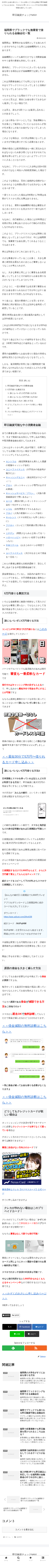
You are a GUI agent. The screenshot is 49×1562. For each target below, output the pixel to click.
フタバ (9, 513)
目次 (21, 380)
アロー (9, 485)
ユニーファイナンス (15, 469)
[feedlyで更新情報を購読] (13, 1348)
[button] (32, 1334)
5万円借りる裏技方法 (16, 389)
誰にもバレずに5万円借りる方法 (23, 393)
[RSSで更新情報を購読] (36, 1348)
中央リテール (12, 545)
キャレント (11, 517)
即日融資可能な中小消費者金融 (20, 386)
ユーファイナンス (14, 553)
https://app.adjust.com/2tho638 (18, 917)
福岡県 (7, 1315)
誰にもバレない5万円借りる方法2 (24, 397)
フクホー (10, 525)
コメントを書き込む (24, 1529)
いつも (9, 509)
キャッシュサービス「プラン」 (20, 493)
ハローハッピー (13, 537)
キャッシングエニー (15, 477)
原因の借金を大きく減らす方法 (20, 401)
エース (9, 501)
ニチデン (10, 533)
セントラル (11, 461)
